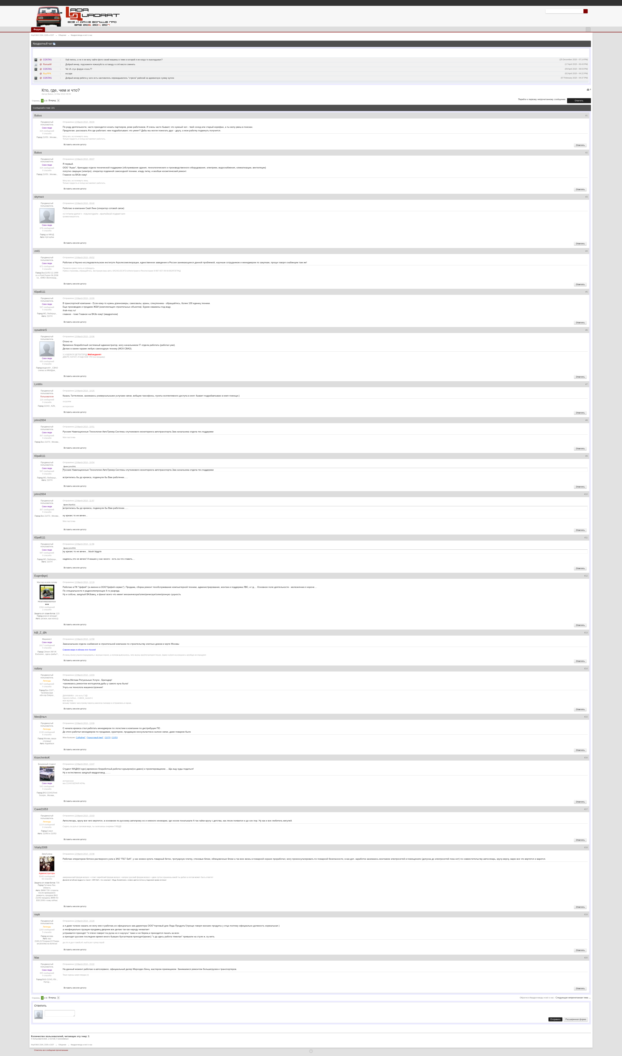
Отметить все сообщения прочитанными (51, 1050)
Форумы (38, 29)
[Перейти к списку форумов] (77, 16)
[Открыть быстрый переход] (588, 29)
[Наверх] (311, 1051)
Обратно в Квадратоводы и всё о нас (537, 998)
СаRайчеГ (81, 737)
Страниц (36, 101)
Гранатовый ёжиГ (95, 737)
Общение (62, 1045)
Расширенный (589, 11)
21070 (107, 737)
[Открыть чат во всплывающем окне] (54, 43)
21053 (115, 737)
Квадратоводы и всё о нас (81, 1045)
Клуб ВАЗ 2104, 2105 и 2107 (42, 1045)
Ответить (579, 101)
